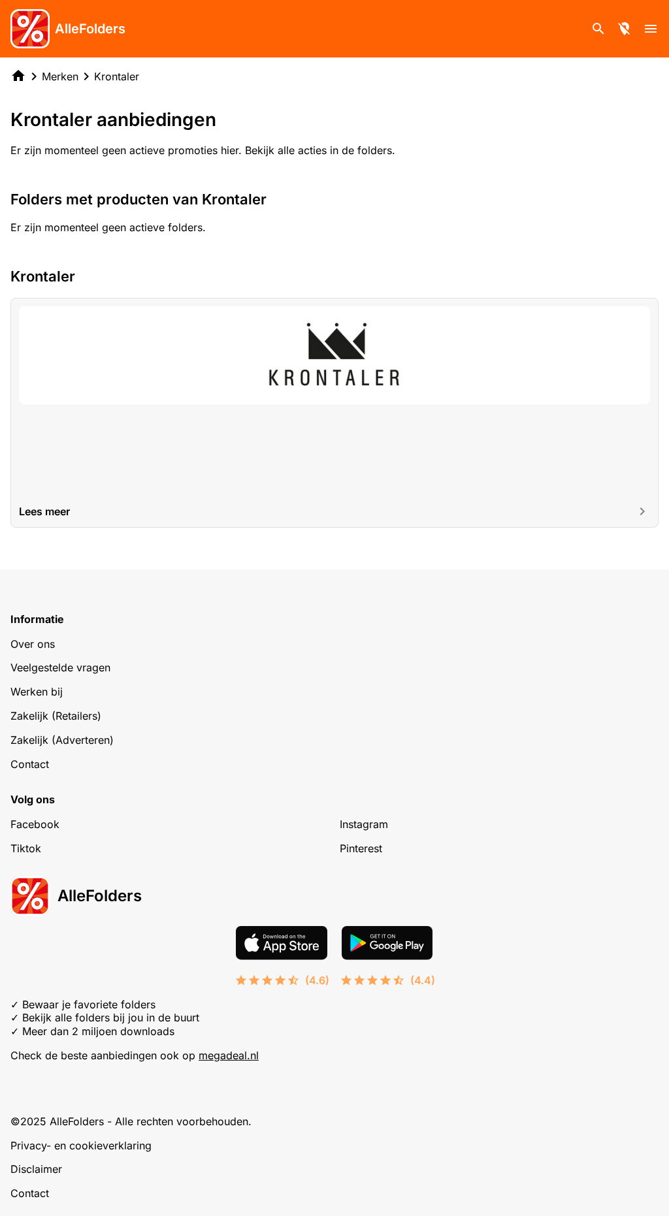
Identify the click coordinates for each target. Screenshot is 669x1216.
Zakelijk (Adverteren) (62, 739)
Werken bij (36, 691)
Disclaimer (36, 1169)
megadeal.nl (229, 1055)
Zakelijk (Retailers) (55, 715)
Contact (29, 764)
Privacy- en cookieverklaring (81, 1145)
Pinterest (361, 848)
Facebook (34, 824)
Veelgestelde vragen (60, 667)
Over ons (32, 643)
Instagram (364, 824)
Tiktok (25, 848)
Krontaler (116, 76)
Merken (60, 76)
